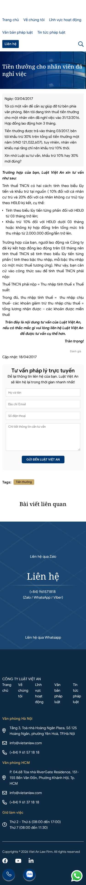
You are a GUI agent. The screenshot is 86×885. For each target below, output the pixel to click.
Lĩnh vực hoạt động (65, 20)
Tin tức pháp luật (51, 32)
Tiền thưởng (24, 482)
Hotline (8, 875)
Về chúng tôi (33, 20)
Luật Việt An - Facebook (5, 861)
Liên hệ (10, 44)
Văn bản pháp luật (17, 32)
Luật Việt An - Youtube (18, 861)
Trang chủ (10, 20)
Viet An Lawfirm (59, 44)
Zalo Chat (29, 875)
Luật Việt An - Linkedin (31, 861)
